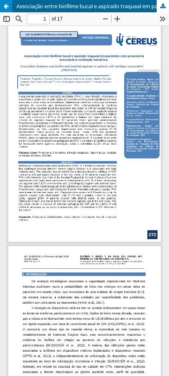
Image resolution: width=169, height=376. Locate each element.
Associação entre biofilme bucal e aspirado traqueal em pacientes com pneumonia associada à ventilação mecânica (92, 6)
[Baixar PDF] (163, 6)
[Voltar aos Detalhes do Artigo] (6, 6)
